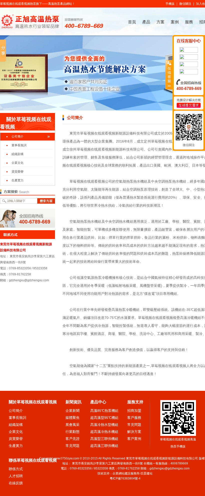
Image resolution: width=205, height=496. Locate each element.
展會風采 (73, 425)
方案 (160, 22)
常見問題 (73, 446)
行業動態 (73, 432)
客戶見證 (73, 439)
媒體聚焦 (73, 418)
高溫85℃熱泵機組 (104, 411)
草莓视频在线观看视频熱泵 (18, 4)
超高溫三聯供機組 (104, 446)
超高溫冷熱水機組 (104, 432)
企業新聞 (73, 411)
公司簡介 (18, 136)
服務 (189, 22)
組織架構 (18, 154)
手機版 (170, 4)
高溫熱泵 (54, 4)
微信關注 (185, 4)
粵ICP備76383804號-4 (125, 478)
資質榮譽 (18, 171)
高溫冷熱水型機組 (104, 425)
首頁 (132, 22)
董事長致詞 (19, 145)
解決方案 (134, 432)
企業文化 (18, 163)
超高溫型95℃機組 (104, 418)
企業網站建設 (121, 473)
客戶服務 (134, 418)
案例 (175, 22)
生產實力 (18, 180)
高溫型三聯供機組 (104, 439)
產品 (146, 22)
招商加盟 (134, 411)
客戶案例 (134, 439)
